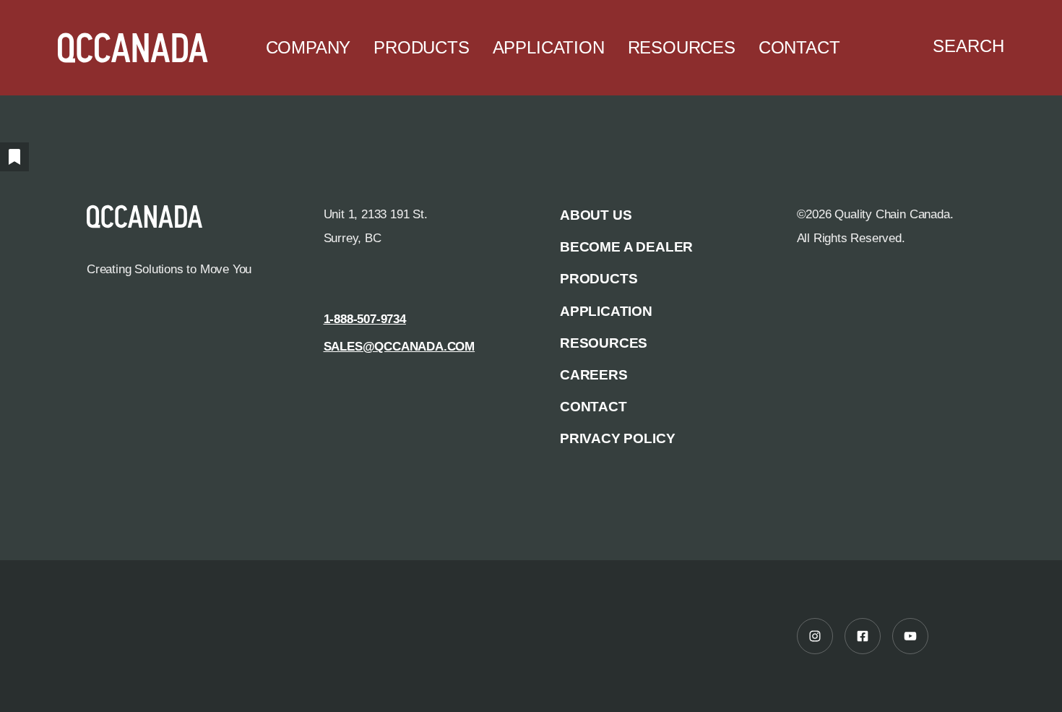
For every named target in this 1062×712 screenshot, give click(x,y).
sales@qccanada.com (399, 346)
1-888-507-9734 (365, 319)
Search (968, 46)
